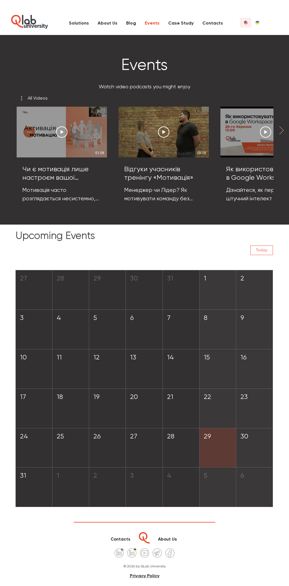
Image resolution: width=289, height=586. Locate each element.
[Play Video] (61, 132)
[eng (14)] (119, 553)
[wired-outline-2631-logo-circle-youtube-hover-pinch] (144, 553)
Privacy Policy (144, 575)
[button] (34, 98)
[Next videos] (281, 131)
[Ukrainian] (257, 22)
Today (261, 250)
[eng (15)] (131, 553)
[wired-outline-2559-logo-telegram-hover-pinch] (157, 553)
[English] (245, 22)
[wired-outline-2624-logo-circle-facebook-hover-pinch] (170, 553)
